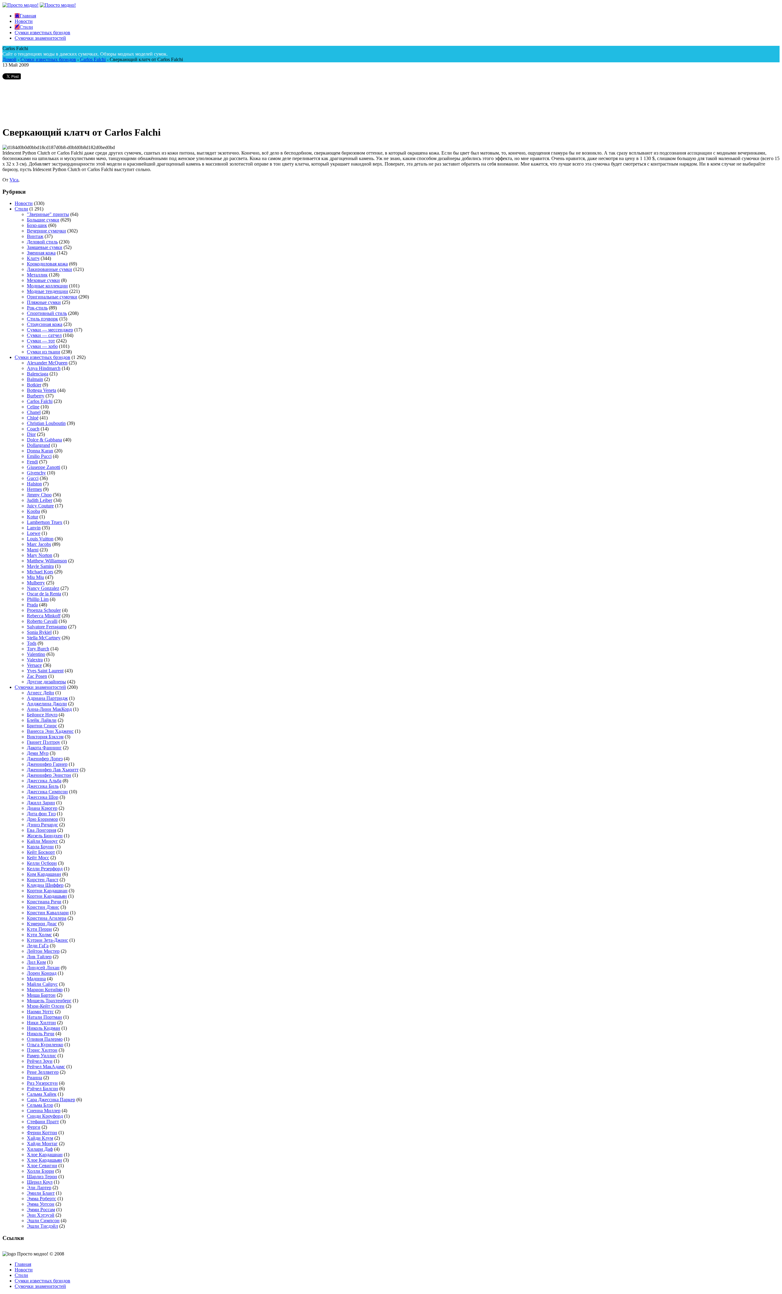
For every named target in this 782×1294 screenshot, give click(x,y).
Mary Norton (39, 555)
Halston (34, 483)
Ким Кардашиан (44, 874)
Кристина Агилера (46, 918)
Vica (13, 179)
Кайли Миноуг (42, 841)
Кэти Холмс (39, 934)
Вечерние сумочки (46, 230)
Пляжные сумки (44, 302)
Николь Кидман (43, 1028)
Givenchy (36, 472)
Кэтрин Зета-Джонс (47, 940)
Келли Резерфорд (45, 868)
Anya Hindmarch (43, 368)
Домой (9, 59)
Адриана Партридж (47, 698)
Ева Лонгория (41, 830)
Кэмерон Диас (42, 923)
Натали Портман (44, 1017)
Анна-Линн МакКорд (49, 709)
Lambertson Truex (44, 522)
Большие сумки (43, 219)
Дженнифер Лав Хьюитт (53, 769)
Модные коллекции (47, 285)
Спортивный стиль (47, 313)
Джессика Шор (42, 797)
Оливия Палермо (45, 1039)
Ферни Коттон (42, 1132)
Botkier (34, 384)
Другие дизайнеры (46, 681)
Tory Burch (38, 648)
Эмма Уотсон (40, 1204)
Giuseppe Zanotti (43, 467)
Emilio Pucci (39, 456)
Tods (31, 643)
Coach (33, 428)
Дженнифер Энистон (49, 775)
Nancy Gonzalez (43, 588)
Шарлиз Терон (42, 1176)
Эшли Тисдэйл (42, 1226)
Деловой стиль (42, 241)
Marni (32, 549)
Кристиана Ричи (44, 901)
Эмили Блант (41, 1193)
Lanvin (34, 527)
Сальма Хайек (42, 1094)
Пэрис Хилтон (42, 1050)
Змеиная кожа (41, 252)
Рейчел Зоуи (40, 1061)
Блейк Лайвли (42, 720)
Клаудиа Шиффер (45, 885)
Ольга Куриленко (45, 1044)
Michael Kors (40, 571)
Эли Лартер (39, 1187)
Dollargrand (38, 445)
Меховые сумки (43, 280)
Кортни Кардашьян (47, 896)
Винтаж (35, 236)
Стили (21, 208)
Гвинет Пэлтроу (43, 742)
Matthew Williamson (47, 560)
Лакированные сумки (49, 269)
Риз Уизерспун (42, 1083)
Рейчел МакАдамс (46, 1066)
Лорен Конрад (42, 973)
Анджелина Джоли (47, 703)
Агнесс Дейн (40, 692)
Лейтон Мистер (43, 951)
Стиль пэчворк (42, 318)
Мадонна (36, 978)
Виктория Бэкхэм (45, 736)
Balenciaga (37, 373)
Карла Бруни (40, 846)
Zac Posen (37, 676)
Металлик (37, 274)
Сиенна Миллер (43, 1110)
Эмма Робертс (41, 1198)
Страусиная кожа (44, 324)
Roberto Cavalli (42, 621)
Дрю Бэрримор (42, 819)
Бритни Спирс (42, 725)
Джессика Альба (44, 780)
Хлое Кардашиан (45, 1154)
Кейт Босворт (41, 852)
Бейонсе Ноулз (42, 714)
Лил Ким (36, 962)
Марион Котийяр (45, 989)
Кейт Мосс (38, 857)
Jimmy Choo (39, 494)
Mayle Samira (40, 566)
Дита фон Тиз (41, 813)
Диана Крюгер (42, 808)
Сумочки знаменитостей (40, 687)
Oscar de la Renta (44, 593)
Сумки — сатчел (44, 335)
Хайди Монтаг (42, 1143)
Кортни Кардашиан (47, 890)
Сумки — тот (41, 340)
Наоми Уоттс (40, 1011)
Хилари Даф (40, 1149)
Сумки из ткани (43, 351)
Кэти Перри (39, 929)
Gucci (32, 478)
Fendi (32, 461)
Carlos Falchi (93, 59)
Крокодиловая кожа (47, 263)
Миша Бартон (41, 995)
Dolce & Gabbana (44, 439)
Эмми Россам (41, 1209)
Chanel (34, 412)
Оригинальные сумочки (52, 296)
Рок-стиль (37, 307)
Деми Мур (38, 753)
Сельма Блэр (40, 1105)
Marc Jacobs (39, 544)
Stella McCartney (43, 637)
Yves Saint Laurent (45, 670)
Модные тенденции (47, 291)
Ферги (33, 1127)
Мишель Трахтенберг (49, 1000)
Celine (33, 406)
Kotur (32, 516)
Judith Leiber (39, 500)
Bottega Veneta (41, 390)
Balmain (35, 379)
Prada (32, 604)
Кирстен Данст (42, 879)
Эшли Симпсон (43, 1220)
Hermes (34, 489)
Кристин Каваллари (48, 912)
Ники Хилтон (41, 1022)
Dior (31, 434)
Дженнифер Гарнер (47, 764)
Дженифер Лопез (45, 758)
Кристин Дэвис (43, 907)
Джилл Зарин (41, 802)
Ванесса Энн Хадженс (50, 731)
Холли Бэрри (40, 1171)
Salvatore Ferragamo (47, 626)
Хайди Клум (40, 1138)
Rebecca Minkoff (43, 615)
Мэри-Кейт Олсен (45, 1006)
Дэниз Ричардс (42, 824)
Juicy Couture (40, 505)
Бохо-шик (37, 225)
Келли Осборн (42, 863)
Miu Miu (35, 577)
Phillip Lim (38, 599)
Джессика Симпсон (47, 791)
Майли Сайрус (42, 984)
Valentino (36, 654)
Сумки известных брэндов (48, 59)
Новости (24, 203)
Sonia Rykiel (39, 632)
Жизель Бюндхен (45, 835)
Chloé (32, 417)
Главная (23, 1264)
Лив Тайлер (39, 956)
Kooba (33, 511)
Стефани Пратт (43, 1121)
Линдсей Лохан (43, 967)
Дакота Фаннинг (44, 747)
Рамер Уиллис (41, 1055)
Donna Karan (40, 450)
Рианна (34, 1077)
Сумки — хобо (42, 346)
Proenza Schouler (44, 610)
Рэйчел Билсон (42, 1088)
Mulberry (36, 582)
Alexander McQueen (47, 362)
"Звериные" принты (48, 214)
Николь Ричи (40, 1033)
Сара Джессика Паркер (51, 1099)
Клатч (33, 258)
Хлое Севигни (42, 1165)
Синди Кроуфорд (45, 1116)
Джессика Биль (43, 786)
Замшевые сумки (44, 247)
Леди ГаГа (38, 945)
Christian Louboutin (46, 423)
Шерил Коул (40, 1182)
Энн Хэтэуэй (40, 1215)
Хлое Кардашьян (44, 1160)
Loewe (33, 533)
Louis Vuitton (40, 538)
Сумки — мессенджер (50, 329)
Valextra (35, 659)
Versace (34, 665)
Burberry (35, 395)
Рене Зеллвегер (43, 1072)
